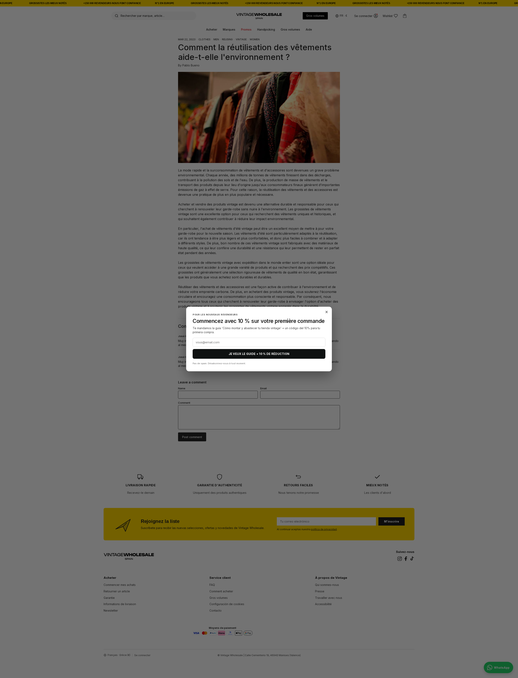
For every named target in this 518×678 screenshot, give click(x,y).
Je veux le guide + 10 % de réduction (259, 353)
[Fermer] (326, 312)
